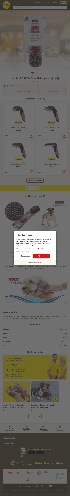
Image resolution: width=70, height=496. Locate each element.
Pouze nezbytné (25, 256)
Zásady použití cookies (22, 251)
